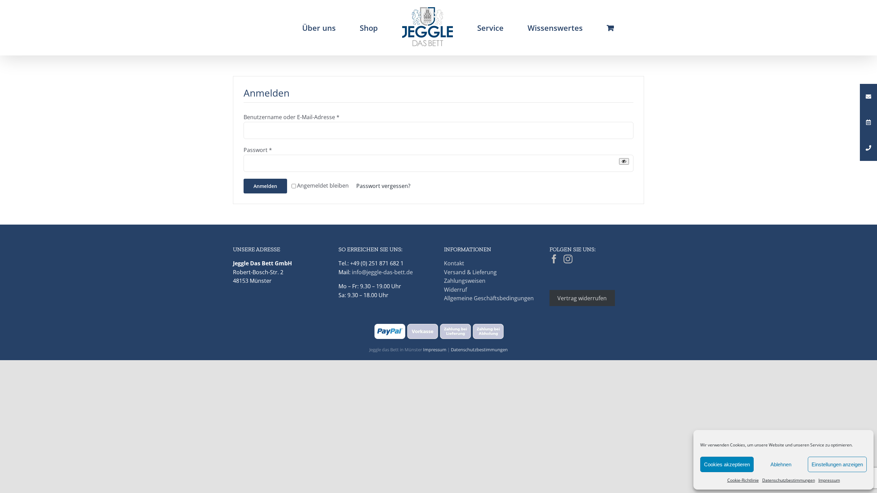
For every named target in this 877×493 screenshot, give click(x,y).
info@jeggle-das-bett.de (382, 272)
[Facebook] (553, 258)
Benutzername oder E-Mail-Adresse (291, 117)
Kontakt (454, 263)
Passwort (258, 150)
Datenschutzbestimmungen (788, 480)
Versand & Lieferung (470, 272)
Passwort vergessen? (383, 186)
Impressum (829, 480)
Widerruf (455, 289)
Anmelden (265, 186)
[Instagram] (568, 258)
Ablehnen (780, 464)
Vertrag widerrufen (582, 298)
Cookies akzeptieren (727, 464)
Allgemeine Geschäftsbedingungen (489, 298)
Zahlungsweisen (464, 281)
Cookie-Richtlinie (743, 480)
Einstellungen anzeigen (837, 464)
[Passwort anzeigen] (624, 161)
